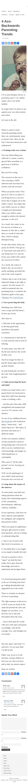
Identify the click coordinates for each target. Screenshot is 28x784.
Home (5, 755)
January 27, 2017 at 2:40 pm (9, 702)
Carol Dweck (18, 297)
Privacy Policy (7, 768)
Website (4, 747)
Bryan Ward (6, 38)
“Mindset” (5, 297)
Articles (3, 11)
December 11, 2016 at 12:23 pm (8, 687)
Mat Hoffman (6, 421)
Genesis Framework (17, 780)
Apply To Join (20, 14)
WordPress (25, 780)
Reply (4, 696)
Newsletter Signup (7, 773)
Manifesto (16, 11)
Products (4, 14)
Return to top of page (14, 778)
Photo (24, 91)
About (10, 11)
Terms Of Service (7, 770)
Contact (11, 14)
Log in (14, 781)
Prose (10, 780)
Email (23, 738)
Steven (6, 700)
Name (23, 732)
